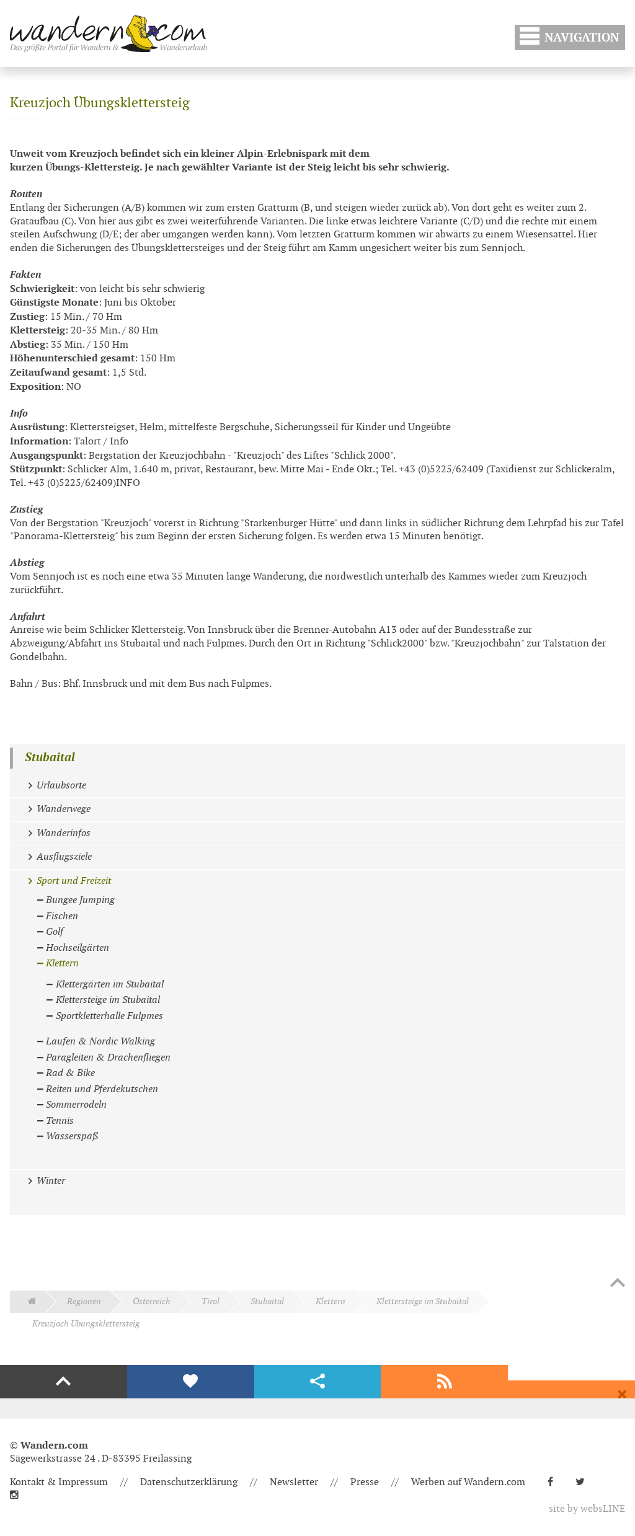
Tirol (211, 1301)
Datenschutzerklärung (189, 1482)
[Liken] (190, 1381)
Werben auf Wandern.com (468, 1482)
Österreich (152, 1301)
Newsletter (294, 1482)
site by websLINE (587, 1509)
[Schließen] (622, 1394)
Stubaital (50, 758)
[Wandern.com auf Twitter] (585, 1482)
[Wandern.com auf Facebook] (555, 1482)
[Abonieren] (444, 1381)
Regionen (84, 1301)
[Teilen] (317, 1381)
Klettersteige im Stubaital (422, 1301)
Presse (364, 1482)
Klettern (330, 1301)
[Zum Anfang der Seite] (617, 1283)
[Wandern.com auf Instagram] (19, 1495)
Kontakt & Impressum (59, 1482)
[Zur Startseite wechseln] (108, 33)
